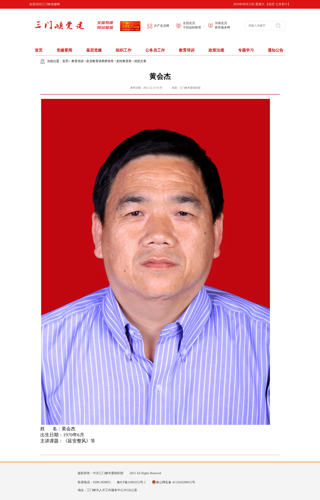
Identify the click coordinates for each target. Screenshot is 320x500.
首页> (66, 61)
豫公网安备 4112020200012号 (175, 482)
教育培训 (187, 50)
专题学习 (246, 50)
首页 (39, 50)
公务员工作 (155, 50)
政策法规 (216, 50)
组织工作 (123, 50)
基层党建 (94, 50)
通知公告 (275, 50)
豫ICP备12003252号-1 (131, 482)
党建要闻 (64, 50)
